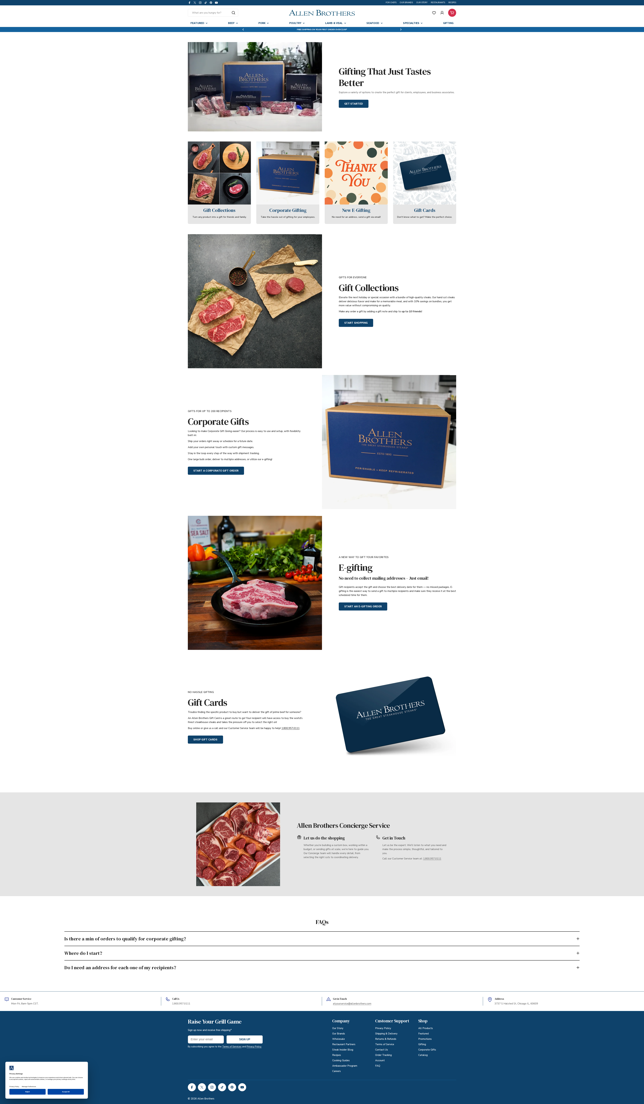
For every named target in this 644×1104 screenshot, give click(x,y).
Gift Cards (424, 210)
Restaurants (438, 2)
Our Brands (406, 2)
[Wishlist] (434, 13)
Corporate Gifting (287, 210)
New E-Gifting (356, 210)
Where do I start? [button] (83, 953)
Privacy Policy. (254, 1046)
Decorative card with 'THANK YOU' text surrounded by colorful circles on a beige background (356, 145)
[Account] (442, 13)
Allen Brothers (205, 1098)
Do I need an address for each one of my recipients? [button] (120, 967)
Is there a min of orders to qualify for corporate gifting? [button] (125, 939)
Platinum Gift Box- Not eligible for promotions (215, 143)
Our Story (421, 2)
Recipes (452, 2)
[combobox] (213, 13)
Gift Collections (219, 210)
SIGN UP (244, 1039)
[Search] (233, 13)
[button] (243, 29)
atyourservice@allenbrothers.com (352, 1003)
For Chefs (391, 2)
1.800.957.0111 (290, 728)
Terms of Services (231, 1046)
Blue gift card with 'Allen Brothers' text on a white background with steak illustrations (422, 145)
